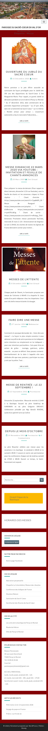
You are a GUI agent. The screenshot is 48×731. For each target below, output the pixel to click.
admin (35, 79)
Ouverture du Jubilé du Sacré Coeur (24, 73)
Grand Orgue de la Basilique (19, 498)
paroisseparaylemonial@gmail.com (16, 666)
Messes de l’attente (24, 279)
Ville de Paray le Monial (15, 632)
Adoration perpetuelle (14, 580)
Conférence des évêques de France (19, 589)
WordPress (33, 726)
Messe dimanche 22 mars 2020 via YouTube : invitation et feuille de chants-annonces (24, 171)
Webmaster (33, 324)
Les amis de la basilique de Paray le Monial (22, 623)
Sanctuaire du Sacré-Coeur (16, 598)
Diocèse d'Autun (12, 594)
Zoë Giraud (32, 179)
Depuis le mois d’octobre (24, 431)
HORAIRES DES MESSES (17, 520)
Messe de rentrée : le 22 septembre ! (24, 386)
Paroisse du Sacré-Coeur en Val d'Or (21, 27)
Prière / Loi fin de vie (14, 714)
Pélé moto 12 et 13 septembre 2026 (19, 705)
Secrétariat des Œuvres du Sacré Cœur (20, 603)
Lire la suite (25, 121)
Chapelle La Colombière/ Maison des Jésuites (23, 585)
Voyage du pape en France (16, 709)
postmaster (35, 392)
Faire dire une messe (24, 319)
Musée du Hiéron (12, 627)
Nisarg (24, 728)
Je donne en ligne (11, 542)
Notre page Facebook (14, 561)
